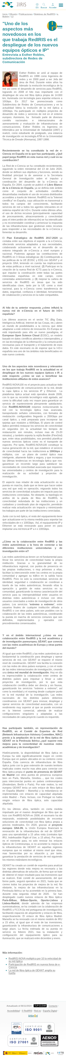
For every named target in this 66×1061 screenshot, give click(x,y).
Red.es (37, 1010)
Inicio (5, 14)
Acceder (52, 7)
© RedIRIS (27, 1010)
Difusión (13, 14)
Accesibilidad (13, 1010)
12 (12, 16)
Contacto (53, 1006)
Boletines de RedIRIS (44, 14)
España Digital (50, 1010)
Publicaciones (25, 14)
